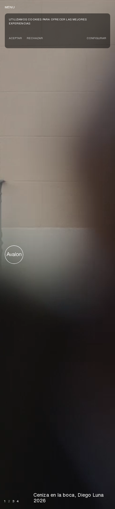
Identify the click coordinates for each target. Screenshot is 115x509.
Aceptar (15, 38)
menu (10, 7)
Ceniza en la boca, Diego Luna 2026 (68, 497)
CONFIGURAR (96, 38)
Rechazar (35, 38)
